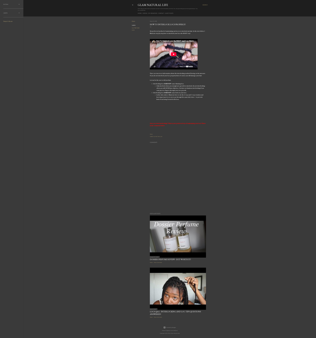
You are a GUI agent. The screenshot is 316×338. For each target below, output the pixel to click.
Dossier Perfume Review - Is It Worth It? (170, 259)
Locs (133, 30)
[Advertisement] (178, 197)
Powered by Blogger (171, 327)
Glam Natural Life (153, 5)
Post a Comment (158, 262)
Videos (145, 13)
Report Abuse (8, 21)
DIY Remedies (152, 13)
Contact (161, 13)
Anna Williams (174, 330)
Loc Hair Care (135, 28)
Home (140, 13)
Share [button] (133, 21)
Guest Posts (169, 13)
